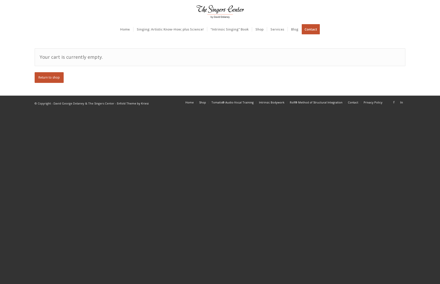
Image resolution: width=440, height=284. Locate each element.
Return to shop (49, 77)
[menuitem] (125, 29)
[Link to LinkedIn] (401, 102)
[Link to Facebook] (394, 102)
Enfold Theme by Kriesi (133, 103)
